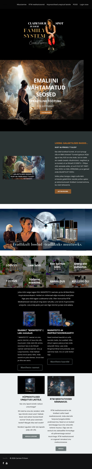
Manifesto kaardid (59, 361)
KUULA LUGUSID (31, 436)
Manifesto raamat (30, 367)
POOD (75, 4)
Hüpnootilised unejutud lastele (59, 4)
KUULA (60, 449)
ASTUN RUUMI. (63, 191)
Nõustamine (21, 4)
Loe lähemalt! (46, 112)
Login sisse (84, 4)
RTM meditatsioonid (36, 4)
